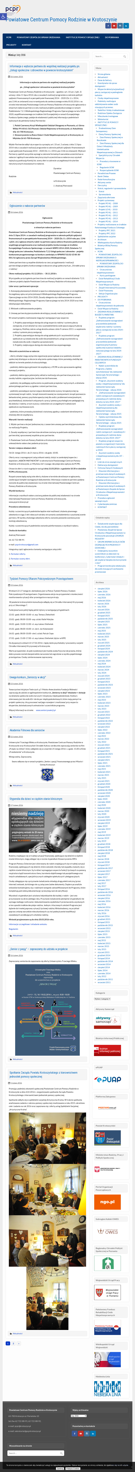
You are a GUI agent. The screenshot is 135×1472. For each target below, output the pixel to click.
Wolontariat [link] (103, 119)
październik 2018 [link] (105, 850)
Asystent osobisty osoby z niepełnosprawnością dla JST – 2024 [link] (110, 456)
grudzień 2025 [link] (104, 612)
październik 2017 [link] (105, 868)
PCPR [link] (8, 37)
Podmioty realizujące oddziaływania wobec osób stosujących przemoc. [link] (106, 104)
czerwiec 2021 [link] (104, 766)
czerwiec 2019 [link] (104, 829)
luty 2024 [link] (102, 673)
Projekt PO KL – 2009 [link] (108, 206)
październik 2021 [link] (105, 754)
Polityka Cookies (72, 1469)
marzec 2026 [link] (103, 603)
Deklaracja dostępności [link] (108, 465)
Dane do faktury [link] (105, 80)
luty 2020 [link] (102, 814)
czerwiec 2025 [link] (104, 627)
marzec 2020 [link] (103, 811)
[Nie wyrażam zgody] (131, 1467)
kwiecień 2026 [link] (104, 600)
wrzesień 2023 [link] (104, 688)
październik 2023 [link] (105, 685)
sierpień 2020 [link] (104, 796)
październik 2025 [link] (105, 618)
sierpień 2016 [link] (104, 898)
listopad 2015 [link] (104, 922)
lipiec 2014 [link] (102, 970)
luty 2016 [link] (102, 913)
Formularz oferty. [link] (18, 554)
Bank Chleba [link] (103, 176)
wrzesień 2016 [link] (104, 895)
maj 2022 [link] (102, 736)
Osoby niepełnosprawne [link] (108, 98)
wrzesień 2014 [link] (104, 964)
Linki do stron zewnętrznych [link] (110, 462)
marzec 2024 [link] (103, 669)
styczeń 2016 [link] (104, 916)
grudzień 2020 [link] (104, 784)
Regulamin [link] (13, 929)
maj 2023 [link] (102, 700)
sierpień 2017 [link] (104, 874)
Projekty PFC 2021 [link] (107, 230)
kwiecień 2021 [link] (104, 772)
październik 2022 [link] (105, 721)
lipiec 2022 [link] (102, 730)
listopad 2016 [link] (104, 889)
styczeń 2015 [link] (104, 952)
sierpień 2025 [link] (104, 621)
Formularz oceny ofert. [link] (20, 558)
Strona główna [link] (104, 74)
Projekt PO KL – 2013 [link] (108, 218)
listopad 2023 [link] (104, 681)
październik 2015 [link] (105, 925)
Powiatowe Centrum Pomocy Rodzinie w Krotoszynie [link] (61, 19)
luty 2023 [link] (102, 709)
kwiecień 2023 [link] (104, 703)
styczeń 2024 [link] (104, 676)
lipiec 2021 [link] (102, 763)
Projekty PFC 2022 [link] (107, 233)
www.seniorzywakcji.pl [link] (46, 710)
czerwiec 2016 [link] (104, 901)
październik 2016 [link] (105, 892)
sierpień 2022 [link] (104, 727)
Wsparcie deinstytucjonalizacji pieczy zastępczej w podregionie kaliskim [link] (109, 92)
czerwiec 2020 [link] (104, 802)
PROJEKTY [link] (11, 45)
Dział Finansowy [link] (106, 290)
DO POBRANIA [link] (112, 37)
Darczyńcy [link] (102, 185)
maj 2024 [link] (102, 663)
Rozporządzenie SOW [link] (109, 170)
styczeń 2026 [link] (104, 609)
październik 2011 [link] (105, 979)
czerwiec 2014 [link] (104, 973)
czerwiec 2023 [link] (104, 697)
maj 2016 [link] (102, 904)
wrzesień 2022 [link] (104, 724)
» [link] (18, 1343)
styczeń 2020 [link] (104, 817)
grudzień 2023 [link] (104, 678)
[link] (3, 16)
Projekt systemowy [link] (106, 200)
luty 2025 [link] (102, 639)
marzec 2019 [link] (103, 838)
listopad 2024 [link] (104, 648)
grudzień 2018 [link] (104, 844)
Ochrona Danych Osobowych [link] (110, 468)
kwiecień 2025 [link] (104, 633)
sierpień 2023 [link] (104, 691)
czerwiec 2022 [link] (104, 733)
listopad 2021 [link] (104, 751)
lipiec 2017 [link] (102, 877)
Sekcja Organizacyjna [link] (108, 293)
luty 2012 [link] (102, 976)
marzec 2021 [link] (103, 775)
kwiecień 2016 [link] (104, 907)
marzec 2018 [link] (103, 859)
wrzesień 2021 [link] (104, 757)
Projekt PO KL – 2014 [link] (108, 221)
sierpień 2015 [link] (104, 931)
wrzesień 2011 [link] (104, 982)
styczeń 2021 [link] (104, 781)
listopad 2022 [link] (104, 718)
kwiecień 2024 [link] (104, 666)
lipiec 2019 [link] (102, 826)
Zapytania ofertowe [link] (106, 197)
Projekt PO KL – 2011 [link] (108, 212)
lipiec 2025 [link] (102, 624)
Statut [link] (101, 191)
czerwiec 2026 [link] (104, 594)
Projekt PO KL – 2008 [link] (108, 203)
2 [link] (13, 1343)
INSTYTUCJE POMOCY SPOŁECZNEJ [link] (82, 37)
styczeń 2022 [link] (104, 745)
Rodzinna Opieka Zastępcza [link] (110, 113)
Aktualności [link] (18, 192)
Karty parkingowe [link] (107, 275)
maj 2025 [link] (102, 630)
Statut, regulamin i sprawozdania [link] (112, 188)
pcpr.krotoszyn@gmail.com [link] (26, 544)
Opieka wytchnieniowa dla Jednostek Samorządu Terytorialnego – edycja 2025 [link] (109, 420)
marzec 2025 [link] (103, 636)
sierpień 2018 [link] (104, 853)
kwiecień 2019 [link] (104, 835)
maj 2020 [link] (102, 805)
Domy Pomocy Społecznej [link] (110, 134)
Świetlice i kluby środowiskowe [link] (111, 110)
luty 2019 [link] (102, 841)
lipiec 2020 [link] (102, 799)
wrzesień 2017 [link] (104, 871)
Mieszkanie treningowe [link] (108, 116)
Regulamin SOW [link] (107, 167)
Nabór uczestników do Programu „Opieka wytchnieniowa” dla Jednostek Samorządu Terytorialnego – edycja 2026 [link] (109, 372)
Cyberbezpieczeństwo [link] (107, 504)
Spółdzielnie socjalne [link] (107, 236)
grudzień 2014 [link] (104, 955)
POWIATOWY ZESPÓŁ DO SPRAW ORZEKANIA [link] (38, 37)
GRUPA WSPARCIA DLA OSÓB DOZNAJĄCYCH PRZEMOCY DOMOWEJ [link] (110, 545)
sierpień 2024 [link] (104, 654)
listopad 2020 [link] (104, 787)
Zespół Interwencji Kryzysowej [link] (112, 287)
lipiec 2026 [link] (102, 591)
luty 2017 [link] (102, 886)
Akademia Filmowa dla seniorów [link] (27, 730)
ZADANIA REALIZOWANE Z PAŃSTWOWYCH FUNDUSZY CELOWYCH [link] (108, 360)
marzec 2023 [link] (103, 706)
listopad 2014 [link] (104, 958)
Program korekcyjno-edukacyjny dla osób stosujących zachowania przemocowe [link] (110, 569)
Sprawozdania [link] (105, 194)
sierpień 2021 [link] (104, 760)
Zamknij (60, 1469)
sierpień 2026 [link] (104, 588)
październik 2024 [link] (105, 651)
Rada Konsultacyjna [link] (106, 179)
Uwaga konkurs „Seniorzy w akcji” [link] (28, 677)
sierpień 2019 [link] (104, 823)
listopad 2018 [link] (104, 847)
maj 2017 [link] (102, 883)
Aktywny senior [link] (104, 182)
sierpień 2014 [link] (104, 967)
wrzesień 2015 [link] (104, 928)
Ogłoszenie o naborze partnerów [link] (27, 205)
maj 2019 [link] (102, 832)
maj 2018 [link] (102, 856)
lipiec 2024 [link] (102, 657)
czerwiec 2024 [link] (104, 661)
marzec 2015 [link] (103, 946)
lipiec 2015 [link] (102, 934)
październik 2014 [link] (105, 961)
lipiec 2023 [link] (102, 693)
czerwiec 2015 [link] (104, 937)
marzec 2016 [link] (103, 910)
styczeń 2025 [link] (104, 642)
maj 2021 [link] (102, 769)
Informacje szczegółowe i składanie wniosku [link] (28, 924)
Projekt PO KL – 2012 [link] (108, 215)
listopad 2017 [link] (104, 865)
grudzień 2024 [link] (104, 645)
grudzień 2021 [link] (104, 748)
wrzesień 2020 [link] (104, 793)
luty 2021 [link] (102, 778)
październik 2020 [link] (105, 790)
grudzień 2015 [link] (104, 919)
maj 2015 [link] (102, 940)
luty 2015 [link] (102, 949)
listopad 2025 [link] (104, 615)
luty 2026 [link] (102, 606)
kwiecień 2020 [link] (104, 808)
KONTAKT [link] (26, 45)
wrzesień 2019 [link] (104, 820)
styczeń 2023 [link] (104, 712)
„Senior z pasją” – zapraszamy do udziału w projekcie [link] (39, 949)
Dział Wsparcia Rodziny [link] (109, 284)
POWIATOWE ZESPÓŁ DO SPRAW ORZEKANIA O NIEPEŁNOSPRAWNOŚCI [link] (109, 257)
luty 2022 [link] (102, 742)
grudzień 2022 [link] (104, 715)
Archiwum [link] (102, 239)
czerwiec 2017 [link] (104, 880)
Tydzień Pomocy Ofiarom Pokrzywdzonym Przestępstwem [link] (41, 578)
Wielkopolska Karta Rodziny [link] (110, 242)
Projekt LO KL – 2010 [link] (108, 209)
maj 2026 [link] (102, 597)
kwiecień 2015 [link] (104, 943)
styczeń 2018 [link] (104, 862)
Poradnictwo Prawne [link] (107, 173)
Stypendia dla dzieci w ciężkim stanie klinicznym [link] (36, 798)
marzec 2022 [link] (103, 739)
